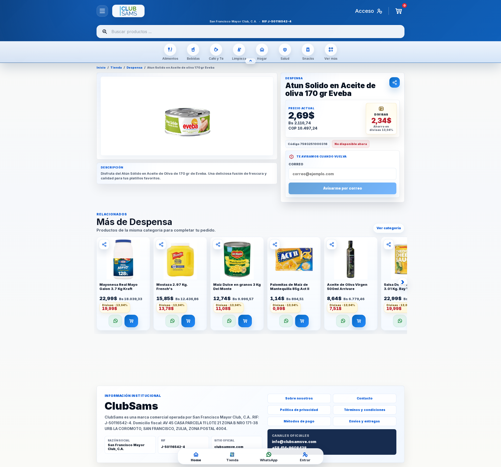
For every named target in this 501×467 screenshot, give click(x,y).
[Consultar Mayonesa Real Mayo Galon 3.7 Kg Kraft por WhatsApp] (115, 321)
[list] (250, 285)
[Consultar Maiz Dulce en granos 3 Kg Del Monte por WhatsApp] (229, 321)
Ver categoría (389, 228)
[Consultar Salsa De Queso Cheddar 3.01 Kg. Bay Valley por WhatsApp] (400, 321)
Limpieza (239, 58)
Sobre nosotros (299, 398)
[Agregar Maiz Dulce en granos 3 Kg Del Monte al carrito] (245, 321)
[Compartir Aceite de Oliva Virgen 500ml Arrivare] (331, 244)
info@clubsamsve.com (294, 442)
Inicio (101, 67)
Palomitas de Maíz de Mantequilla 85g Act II (289, 287)
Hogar (262, 58)
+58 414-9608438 (289, 448)
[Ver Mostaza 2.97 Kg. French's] (180, 258)
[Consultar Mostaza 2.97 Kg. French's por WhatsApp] (172, 321)
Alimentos (170, 58)
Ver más (330, 58)
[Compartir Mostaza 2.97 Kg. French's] (161, 244)
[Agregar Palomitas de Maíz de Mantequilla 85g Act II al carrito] (302, 321)
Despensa (134, 67)
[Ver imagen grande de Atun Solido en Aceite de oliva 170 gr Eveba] (187, 116)
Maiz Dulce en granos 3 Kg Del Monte (237, 287)
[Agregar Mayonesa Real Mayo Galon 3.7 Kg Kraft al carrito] (131, 321)
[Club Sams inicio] (128, 11)
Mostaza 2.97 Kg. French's (172, 287)
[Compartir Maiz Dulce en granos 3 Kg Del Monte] (218, 244)
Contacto (365, 398)
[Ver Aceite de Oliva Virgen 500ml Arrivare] (350, 258)
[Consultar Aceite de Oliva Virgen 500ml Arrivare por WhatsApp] (343, 321)
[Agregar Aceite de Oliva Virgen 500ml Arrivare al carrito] (359, 321)
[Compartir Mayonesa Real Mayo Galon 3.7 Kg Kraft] (104, 244)
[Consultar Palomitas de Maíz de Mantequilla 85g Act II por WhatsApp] (286, 321)
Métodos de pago (299, 421)
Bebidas (193, 58)
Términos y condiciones (364, 410)
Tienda (116, 67)
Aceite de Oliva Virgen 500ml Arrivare (347, 287)
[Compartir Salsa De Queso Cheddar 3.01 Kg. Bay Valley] (388, 244)
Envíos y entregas (364, 421)
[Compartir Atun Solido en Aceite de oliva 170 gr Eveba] (394, 82)
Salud (285, 58)
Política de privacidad (299, 410)
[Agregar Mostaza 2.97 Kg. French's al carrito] (188, 321)
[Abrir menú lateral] (102, 11)
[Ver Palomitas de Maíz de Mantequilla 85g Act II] (293, 258)
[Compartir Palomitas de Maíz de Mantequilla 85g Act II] (275, 244)
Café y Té (216, 58)
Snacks (308, 58)
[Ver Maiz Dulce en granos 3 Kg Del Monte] (237, 258)
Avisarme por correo (342, 188)
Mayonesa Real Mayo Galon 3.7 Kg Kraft (118, 287)
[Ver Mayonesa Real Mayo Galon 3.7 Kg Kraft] (123, 258)
